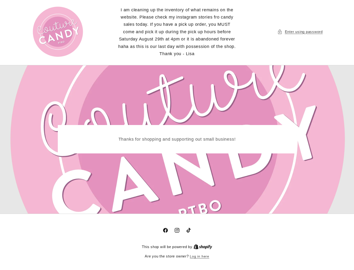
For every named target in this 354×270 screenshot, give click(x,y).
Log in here (199, 256)
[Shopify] (203, 247)
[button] (300, 32)
